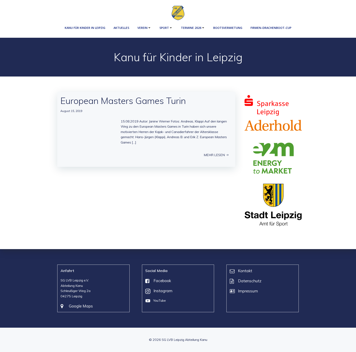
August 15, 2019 (71, 111)
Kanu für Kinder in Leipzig (85, 28)
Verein (142, 28)
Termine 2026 (191, 28)
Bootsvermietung (227, 28)
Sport (164, 28)
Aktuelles (121, 28)
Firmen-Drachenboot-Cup (271, 28)
